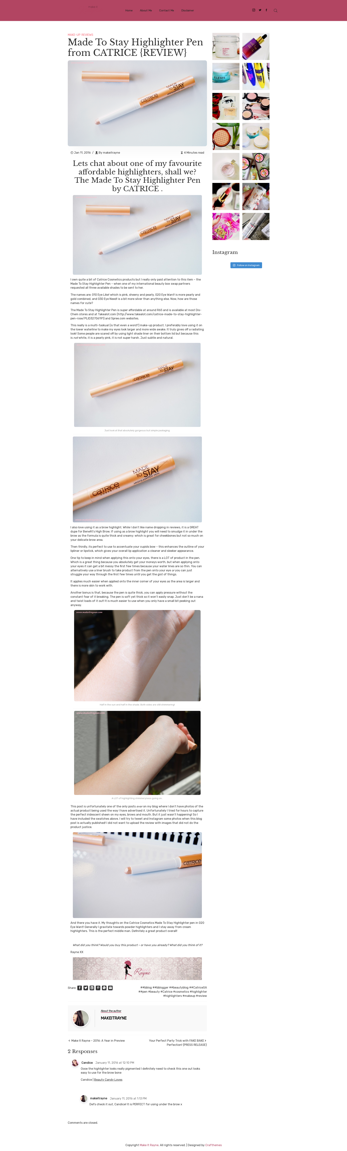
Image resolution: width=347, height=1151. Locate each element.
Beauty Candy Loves (108, 1079)
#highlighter (198, 991)
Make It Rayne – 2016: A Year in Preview (98, 1040)
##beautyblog (179, 987)
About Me (146, 10)
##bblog (146, 987)
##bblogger (160, 987)
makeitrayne (111, 152)
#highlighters (172, 996)
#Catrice (166, 991)
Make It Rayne (149, 1145)
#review (201, 996)
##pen (142, 991)
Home (129, 10)
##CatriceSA (198, 987)
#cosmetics (181, 991)
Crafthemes (213, 1145)
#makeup (189, 996)
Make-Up (74, 35)
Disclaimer (187, 10)
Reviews (87, 35)
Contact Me (166, 10)
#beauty (154, 991)
